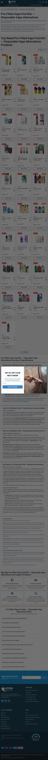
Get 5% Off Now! (12, 387)
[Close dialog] (45, 368)
